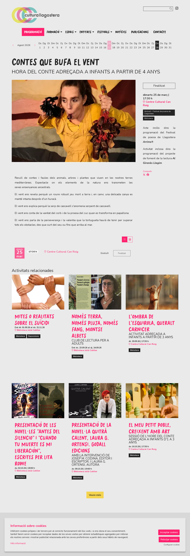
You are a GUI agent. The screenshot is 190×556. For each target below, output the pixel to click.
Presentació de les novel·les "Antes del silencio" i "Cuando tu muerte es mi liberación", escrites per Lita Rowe (37, 444)
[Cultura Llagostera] (38, 16)
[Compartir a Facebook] (148, 175)
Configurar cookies (172, 545)
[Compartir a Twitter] (144, 175)
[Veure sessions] (124, 239)
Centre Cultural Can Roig (157, 103)
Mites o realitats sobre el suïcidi (34, 319)
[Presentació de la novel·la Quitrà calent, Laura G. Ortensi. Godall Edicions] (95, 400)
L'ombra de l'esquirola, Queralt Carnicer (152, 323)
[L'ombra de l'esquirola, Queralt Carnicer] (152, 292)
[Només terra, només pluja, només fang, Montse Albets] (95, 291)
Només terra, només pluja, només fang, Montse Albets (95, 326)
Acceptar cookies (169, 532)
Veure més (95, 495)
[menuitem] (176, 8)
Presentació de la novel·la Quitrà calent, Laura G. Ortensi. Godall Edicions (91, 437)
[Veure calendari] (130, 239)
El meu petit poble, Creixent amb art (150, 428)
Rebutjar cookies (169, 539)
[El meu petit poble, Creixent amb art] (152, 400)
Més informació (18, 543)
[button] (171, 9)
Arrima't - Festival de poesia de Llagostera (157, 112)
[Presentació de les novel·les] (38, 400)
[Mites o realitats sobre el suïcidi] (38, 291)
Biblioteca (148, 118)
